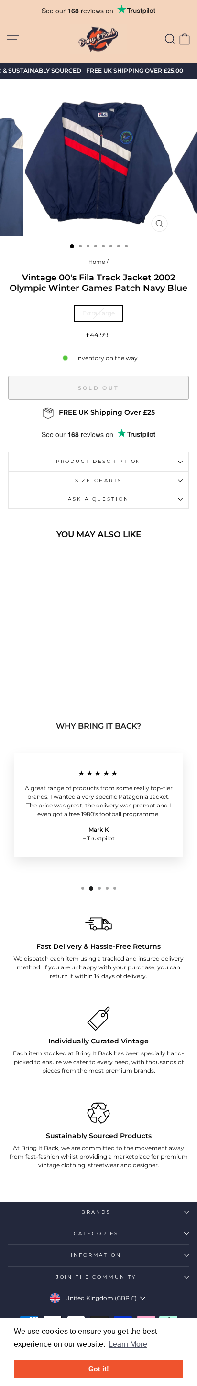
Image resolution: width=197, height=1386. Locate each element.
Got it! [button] (98, 1369)
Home (96, 261)
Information (96, 1254)
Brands (95, 1211)
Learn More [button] (128, 1344)
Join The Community (96, 1276)
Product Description (99, 461)
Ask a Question (98, 499)
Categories (96, 1233)
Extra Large (98, 313)
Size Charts (98, 480)
